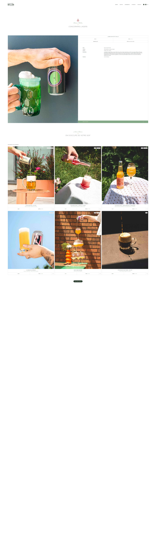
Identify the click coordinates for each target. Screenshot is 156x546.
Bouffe (121, 4)
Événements (127, 4)
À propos (133, 4)
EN (147, 4)
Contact (139, 4)
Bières (116, 4)
